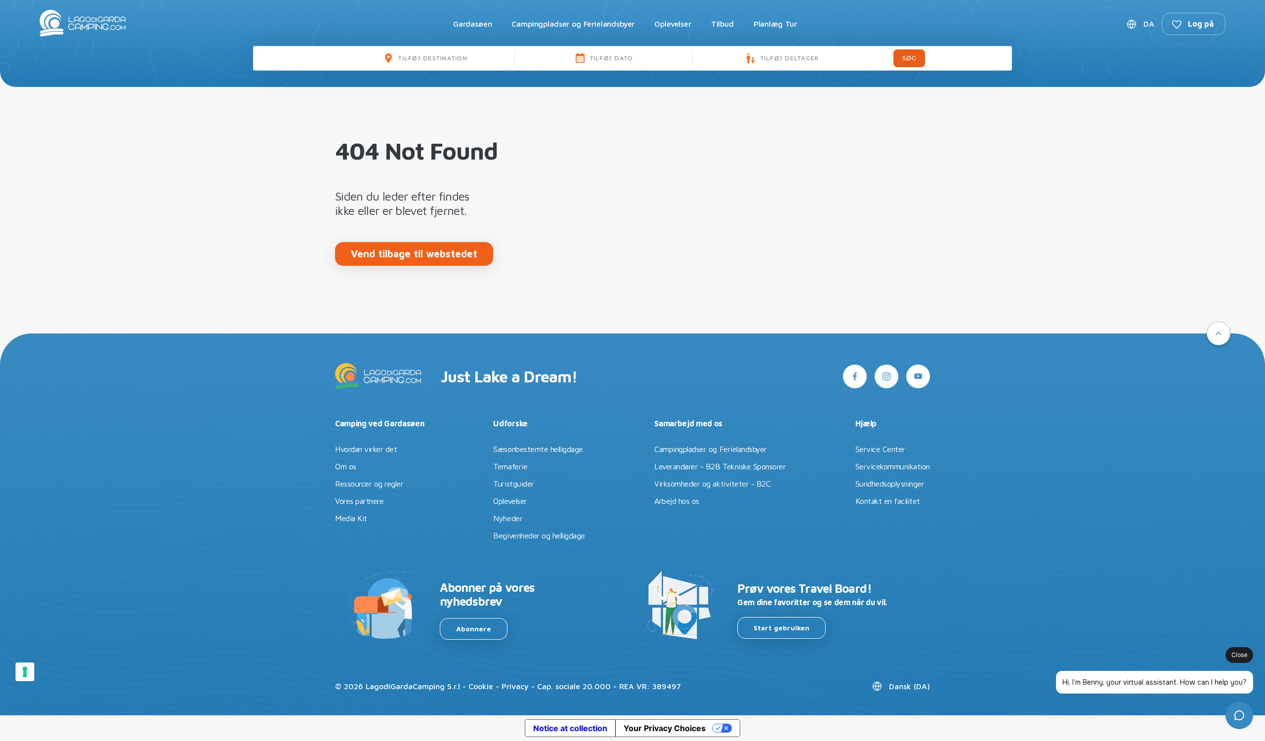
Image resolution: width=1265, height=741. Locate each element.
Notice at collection (570, 728)
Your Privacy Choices (665, 728)
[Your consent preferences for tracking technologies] (24, 671)
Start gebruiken (781, 627)
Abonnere (473, 628)
